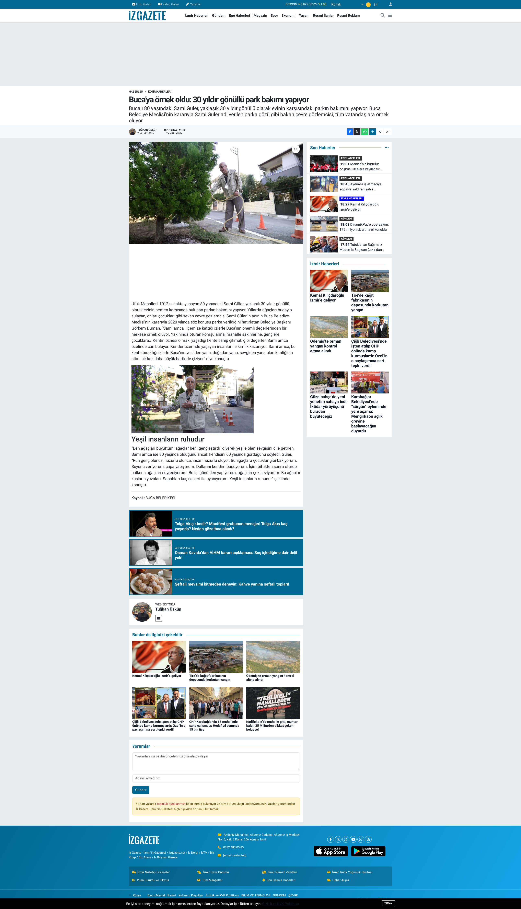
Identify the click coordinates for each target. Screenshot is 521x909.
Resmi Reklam (348, 15)
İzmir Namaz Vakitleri (282, 872)
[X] (338, 839)
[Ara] (383, 15)
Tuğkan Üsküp (168, 609)
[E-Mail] (158, 618)
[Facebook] (330, 839)
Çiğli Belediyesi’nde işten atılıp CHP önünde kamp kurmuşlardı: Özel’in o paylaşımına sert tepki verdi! (158, 725)
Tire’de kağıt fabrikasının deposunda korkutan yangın (209, 678)
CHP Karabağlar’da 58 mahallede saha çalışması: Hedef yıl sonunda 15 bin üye (214, 725)
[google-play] (368, 851)
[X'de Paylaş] (357, 131)
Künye (137, 895)
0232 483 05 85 (233, 847)
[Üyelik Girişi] (389, 4)
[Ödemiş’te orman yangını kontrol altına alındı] (273, 656)
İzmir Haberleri (197, 15)
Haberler (136, 91)
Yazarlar (195, 4)
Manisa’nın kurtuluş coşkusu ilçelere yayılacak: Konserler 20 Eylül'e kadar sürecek (359, 167)
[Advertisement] (260, 54)
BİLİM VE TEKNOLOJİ (255, 895)
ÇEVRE (293, 895)
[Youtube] (353, 839)
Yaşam (304, 15)
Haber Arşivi (340, 880)
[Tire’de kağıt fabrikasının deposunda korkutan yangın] (216, 656)
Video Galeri (170, 4)
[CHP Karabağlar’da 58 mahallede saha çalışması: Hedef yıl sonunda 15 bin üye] (216, 702)
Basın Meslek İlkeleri (162, 895)
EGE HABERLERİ (350, 158)
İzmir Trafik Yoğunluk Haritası (352, 872)
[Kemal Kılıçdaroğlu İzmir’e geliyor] (159, 656)
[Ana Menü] (390, 15)
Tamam (388, 903)
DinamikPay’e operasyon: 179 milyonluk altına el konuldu (364, 227)
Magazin (260, 15)
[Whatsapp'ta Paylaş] (364, 131)
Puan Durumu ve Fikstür (153, 880)
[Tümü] (387, 147)
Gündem (218, 15)
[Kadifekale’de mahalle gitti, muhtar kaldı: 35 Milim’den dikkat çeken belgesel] (273, 702)
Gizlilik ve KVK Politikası (222, 895)
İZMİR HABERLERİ (159, 91)
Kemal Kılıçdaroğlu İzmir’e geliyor (156, 676)
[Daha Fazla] (372, 131)
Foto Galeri (143, 4)
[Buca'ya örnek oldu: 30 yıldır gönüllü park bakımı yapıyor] (216, 193)
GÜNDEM (346, 218)
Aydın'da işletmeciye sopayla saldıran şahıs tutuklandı (360, 187)
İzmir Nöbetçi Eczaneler (153, 872)
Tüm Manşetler (212, 880)
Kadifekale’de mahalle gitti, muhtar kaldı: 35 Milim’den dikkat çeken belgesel (272, 725)
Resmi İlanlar (323, 15)
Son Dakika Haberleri (281, 880)
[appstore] (331, 851)
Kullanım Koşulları (190, 895)
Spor (274, 15)
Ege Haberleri (239, 15)
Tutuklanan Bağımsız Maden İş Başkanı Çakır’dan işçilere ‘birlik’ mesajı (360, 247)
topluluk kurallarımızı (171, 804)
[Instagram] (345, 839)
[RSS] (368, 839)
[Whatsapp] (360, 839)
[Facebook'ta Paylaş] (350, 131)
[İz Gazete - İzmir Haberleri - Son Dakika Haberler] (147, 15)
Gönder (141, 790)
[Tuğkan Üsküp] (142, 612)
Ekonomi (288, 15)
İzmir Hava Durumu (216, 872)
